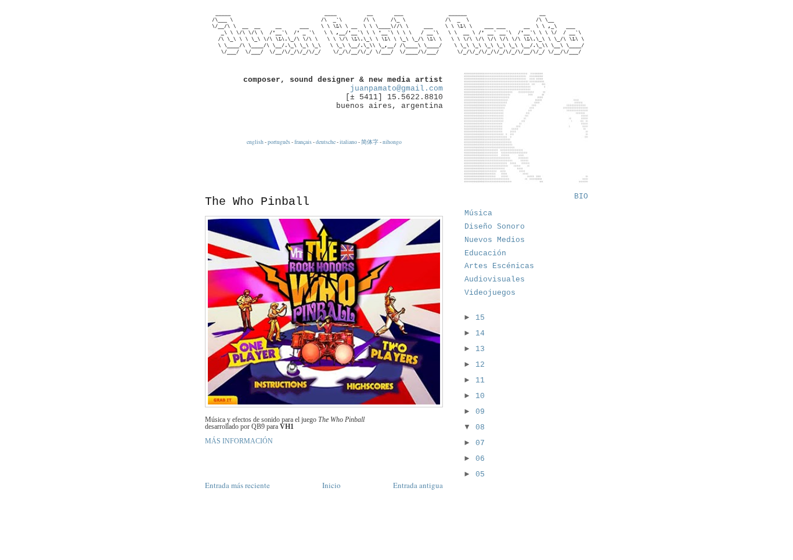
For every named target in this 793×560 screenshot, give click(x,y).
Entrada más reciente (237, 485)
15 (480, 317)
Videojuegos (490, 292)
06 (480, 458)
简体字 (370, 142)
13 (480, 349)
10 (480, 396)
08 (480, 427)
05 (480, 474)
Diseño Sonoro (494, 226)
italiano (348, 142)
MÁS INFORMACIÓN (239, 441)
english (255, 142)
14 (480, 333)
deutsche (326, 142)
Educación (485, 253)
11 (480, 380)
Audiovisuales (494, 279)
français (303, 142)
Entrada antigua (418, 485)
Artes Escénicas (499, 266)
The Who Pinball (257, 202)
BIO (581, 196)
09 (480, 411)
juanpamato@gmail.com (396, 88)
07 (480, 443)
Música (478, 213)
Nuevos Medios (494, 240)
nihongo (392, 142)
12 (480, 364)
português (279, 142)
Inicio (331, 485)
